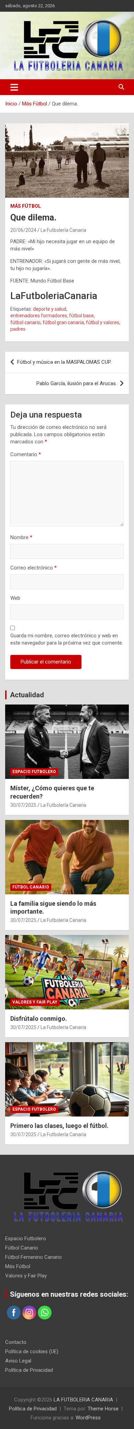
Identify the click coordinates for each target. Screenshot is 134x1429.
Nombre (21, 537)
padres (17, 329)
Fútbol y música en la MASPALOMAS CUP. (64, 362)
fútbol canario (25, 322)
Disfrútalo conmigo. (38, 1018)
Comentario (25, 454)
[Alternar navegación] (14, 87)
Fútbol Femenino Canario (33, 1257)
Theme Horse (103, 1409)
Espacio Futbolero (34, 771)
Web (15, 598)
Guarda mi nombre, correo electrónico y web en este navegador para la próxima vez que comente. (66, 639)
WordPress (88, 1418)
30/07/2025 (23, 805)
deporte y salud (49, 309)
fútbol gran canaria (63, 322)
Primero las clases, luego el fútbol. (59, 1125)
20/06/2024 (23, 230)
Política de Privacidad (29, 1370)
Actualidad (27, 695)
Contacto (15, 1342)
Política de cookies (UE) (31, 1351)
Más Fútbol (25, 206)
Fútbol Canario (30, 887)
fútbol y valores (102, 322)
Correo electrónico (33, 568)
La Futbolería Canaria (63, 230)
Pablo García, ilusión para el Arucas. (76, 383)
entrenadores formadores (38, 315)
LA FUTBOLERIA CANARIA (83, 1400)
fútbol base (81, 315)
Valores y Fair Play (34, 1002)
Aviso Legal (18, 1361)
